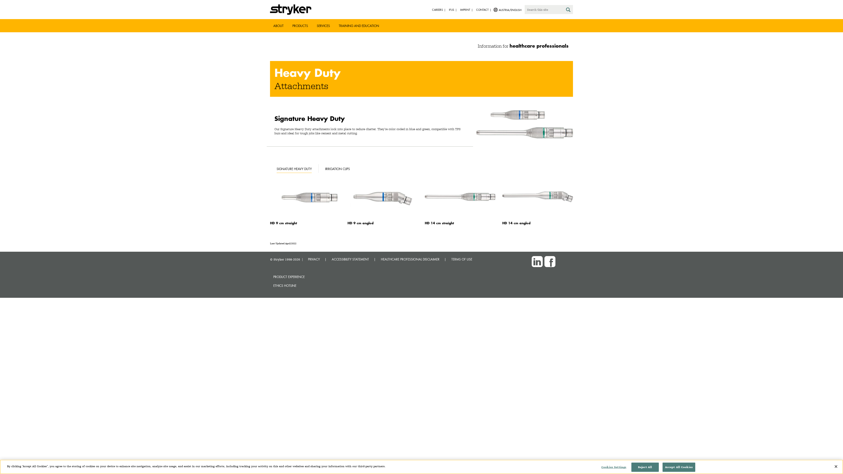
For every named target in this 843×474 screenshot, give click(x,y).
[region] (421, 467)
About (278, 26)
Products (300, 26)
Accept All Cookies (679, 467)
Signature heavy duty (294, 169)
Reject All (645, 467)
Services (323, 26)
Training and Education (359, 26)
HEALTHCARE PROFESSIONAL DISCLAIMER (410, 259)
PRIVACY (314, 259)
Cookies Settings (613, 467)
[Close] (836, 466)
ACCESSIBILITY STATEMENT (350, 259)
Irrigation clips (337, 169)
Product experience (289, 277)
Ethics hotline (284, 286)
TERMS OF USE (461, 259)
